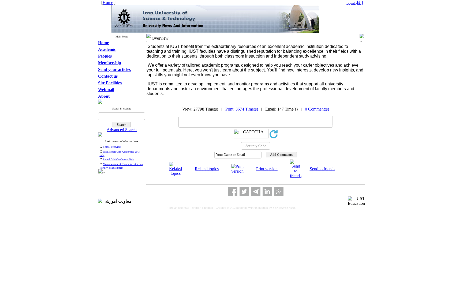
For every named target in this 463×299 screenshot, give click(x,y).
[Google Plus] (278, 191)
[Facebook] (232, 191)
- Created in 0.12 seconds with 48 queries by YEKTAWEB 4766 (255, 207)
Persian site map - (179, 207)
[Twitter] (244, 191)
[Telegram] (255, 191)
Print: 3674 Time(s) (241, 109)
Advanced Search (122, 129)
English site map (203, 207)
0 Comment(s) (317, 109)
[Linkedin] (267, 191)
